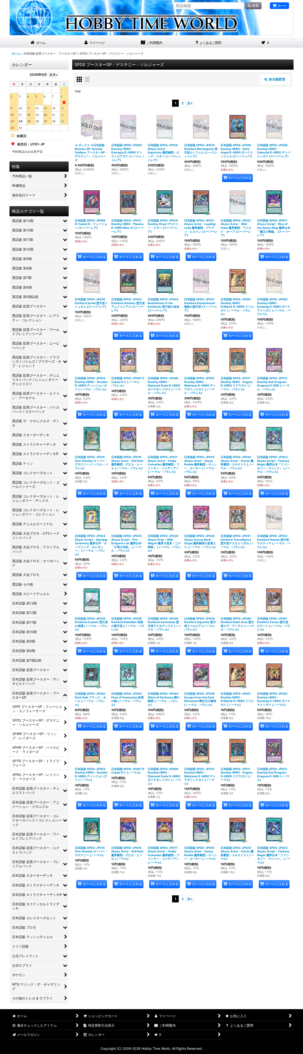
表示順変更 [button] (277, 79)
